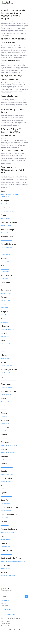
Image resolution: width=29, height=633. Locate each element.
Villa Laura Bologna (6, 489)
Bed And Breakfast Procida (8, 452)
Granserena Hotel (6, 293)
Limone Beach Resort (6, 431)
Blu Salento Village (6, 225)
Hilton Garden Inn (5, 254)
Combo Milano (5, 271)
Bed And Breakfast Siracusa (8, 380)
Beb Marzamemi (5, 568)
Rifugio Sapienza (5, 358)
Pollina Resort (4, 307)
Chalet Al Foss (4, 204)
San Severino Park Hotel (7, 532)
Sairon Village (4, 278)
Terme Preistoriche (6, 394)
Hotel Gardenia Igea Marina (8, 373)
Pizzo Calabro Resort (6, 554)
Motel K (3, 351)
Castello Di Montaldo (6, 247)
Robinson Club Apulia (6, 496)
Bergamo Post (5, 336)
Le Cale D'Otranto (5, 300)
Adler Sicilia (4, 409)
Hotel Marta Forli (5, 344)
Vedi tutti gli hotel (6, 610)
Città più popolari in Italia (8, 614)
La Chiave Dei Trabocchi (7, 211)
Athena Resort (5, 315)
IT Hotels (7, 2)
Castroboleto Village (6, 240)
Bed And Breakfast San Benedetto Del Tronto (13, 561)
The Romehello (5, 196)
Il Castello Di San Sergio (7, 467)
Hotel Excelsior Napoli (6, 539)
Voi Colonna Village (6, 547)
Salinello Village (5, 423)
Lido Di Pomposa (5, 286)
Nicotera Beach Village (7, 460)
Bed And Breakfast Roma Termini (9, 194)
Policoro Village (5, 525)
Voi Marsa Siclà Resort (7, 474)
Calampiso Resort (5, 233)
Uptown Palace (5, 269)
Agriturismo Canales (6, 438)
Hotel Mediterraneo (6, 481)
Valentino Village (5, 518)
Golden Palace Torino (6, 365)
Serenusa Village (5, 218)
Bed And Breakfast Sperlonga (9, 445)
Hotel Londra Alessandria (7, 329)
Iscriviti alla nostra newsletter (9, 593)
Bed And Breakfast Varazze (8, 576)
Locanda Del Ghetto (6, 262)
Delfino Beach (4, 322)
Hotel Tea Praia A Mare (7, 387)
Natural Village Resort (6, 510)
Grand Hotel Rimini (6, 402)
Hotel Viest (4, 416)
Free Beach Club (5, 503)
